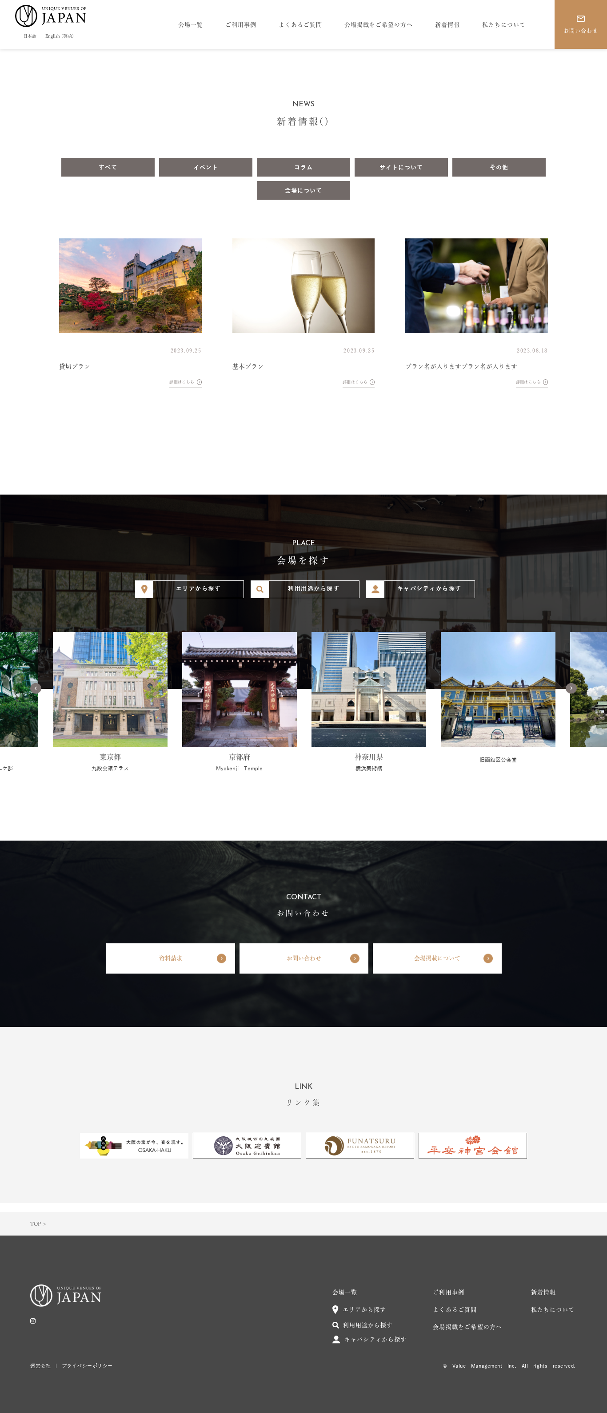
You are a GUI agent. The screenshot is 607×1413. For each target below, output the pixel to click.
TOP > (38, 1223)
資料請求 (170, 958)
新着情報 (447, 25)
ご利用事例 (240, 25)
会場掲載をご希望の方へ (378, 25)
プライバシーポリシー (87, 1366)
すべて (108, 168)
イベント (205, 168)
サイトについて (401, 168)
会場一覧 (190, 25)
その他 (499, 168)
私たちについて (504, 25)
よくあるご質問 (300, 25)
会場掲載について (437, 958)
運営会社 (40, 1366)
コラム (303, 168)
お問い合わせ (304, 958)
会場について (303, 191)
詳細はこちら (181, 382)
